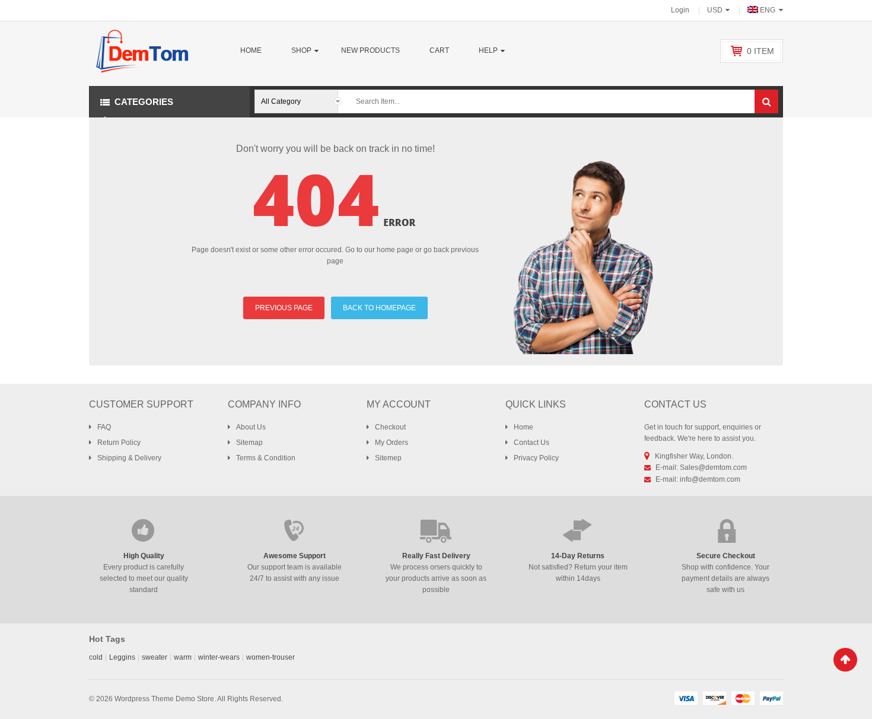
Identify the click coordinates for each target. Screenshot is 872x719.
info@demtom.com (710, 479)
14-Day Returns (577, 556)
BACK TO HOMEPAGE (379, 308)
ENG (767, 10)
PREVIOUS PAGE (284, 308)
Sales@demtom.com (713, 467)
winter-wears (219, 657)
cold (96, 657)
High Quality (143, 556)
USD (715, 10)
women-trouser (270, 657)
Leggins (122, 657)
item (760, 51)
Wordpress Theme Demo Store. (165, 699)
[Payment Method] (686, 698)
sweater (154, 657)
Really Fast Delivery (436, 556)
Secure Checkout (725, 556)
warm (183, 657)
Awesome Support (294, 556)
